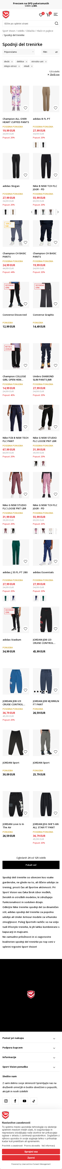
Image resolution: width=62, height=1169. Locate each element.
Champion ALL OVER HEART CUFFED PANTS (16, 120)
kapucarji (7, 931)
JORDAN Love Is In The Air (13, 825)
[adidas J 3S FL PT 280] (16, 552)
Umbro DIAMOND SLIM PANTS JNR (43, 378)
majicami (22, 931)
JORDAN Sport (11, 762)
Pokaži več (31, 864)
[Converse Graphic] (46, 295)
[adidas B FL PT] (46, 99)
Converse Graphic (43, 314)
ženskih (6, 897)
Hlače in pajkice (45, 30)
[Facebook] (15, 1101)
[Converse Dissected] (16, 295)
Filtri (45, 52)
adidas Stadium (12, 639)
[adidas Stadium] (16, 620)
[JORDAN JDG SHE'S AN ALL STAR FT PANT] (46, 804)
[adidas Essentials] (13, 598)
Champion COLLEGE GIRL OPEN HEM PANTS (14, 378)
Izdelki (20, 30)
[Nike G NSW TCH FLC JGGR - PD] (46, 485)
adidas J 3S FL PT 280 (15, 572)
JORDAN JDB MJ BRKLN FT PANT (46, 702)
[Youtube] (24, 1101)
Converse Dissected (15, 314)
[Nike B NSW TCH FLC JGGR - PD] (46, 166)
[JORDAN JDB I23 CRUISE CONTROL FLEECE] (46, 620)
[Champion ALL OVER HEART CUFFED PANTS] (16, 99)
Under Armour (23, 917)
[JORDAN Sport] (16, 743)
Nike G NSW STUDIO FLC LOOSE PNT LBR (45, 439)
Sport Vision (8, 30)
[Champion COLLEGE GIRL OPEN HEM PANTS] (16, 356)
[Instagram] (6, 1101)
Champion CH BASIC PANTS (14, 255)
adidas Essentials (43, 572)
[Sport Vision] (5, 14)
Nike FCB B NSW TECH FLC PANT (15, 439)
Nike (15, 907)
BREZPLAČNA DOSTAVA (31, 3)
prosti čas (19, 887)
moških (46, 892)
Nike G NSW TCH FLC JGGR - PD (45, 506)
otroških (20, 897)
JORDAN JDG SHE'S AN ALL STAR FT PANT (46, 825)
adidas (12, 912)
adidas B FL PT (41, 118)
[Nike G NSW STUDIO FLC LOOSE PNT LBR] (46, 418)
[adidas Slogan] (43, 145)
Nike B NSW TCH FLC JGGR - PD (45, 187)
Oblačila (30, 30)
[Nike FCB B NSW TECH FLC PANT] (16, 418)
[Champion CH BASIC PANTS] (16, 233)
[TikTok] (33, 1101)
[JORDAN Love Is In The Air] (16, 804)
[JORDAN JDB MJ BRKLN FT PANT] (46, 681)
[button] (31, 23)
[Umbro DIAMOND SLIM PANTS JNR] (46, 356)
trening (6, 887)
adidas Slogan (11, 186)
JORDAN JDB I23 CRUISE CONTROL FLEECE (43, 641)
